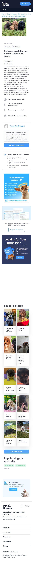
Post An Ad (25, 4)
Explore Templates (16, 230)
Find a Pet (6, 532)
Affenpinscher (9, 465)
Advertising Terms (8, 555)
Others (5, 546)
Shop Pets (6, 537)
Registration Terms (20, 555)
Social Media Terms (9, 557)
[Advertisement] (16, 282)
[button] (16, 528)
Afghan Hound (20, 465)
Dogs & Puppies (12, 14)
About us (6, 528)
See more (6, 468)
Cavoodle (21, 14)
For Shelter (7, 541)
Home (4, 14)
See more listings (16, 451)
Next (27, 27)
